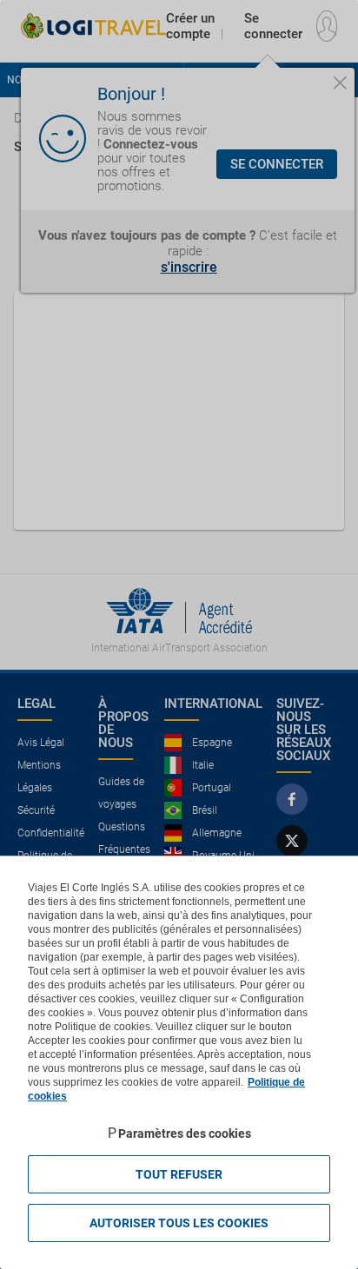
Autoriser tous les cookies (179, 1223)
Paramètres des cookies (184, 1133)
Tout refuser (179, 1174)
